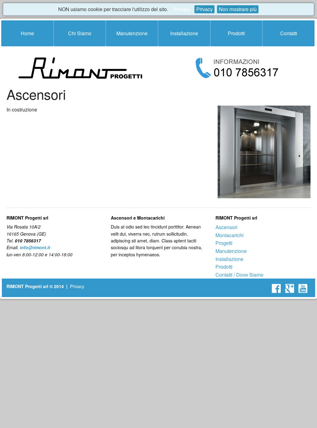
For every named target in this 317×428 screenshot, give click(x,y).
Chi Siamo (79, 33)
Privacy (182, 9)
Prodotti (236, 33)
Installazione (184, 33)
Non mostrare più (238, 9)
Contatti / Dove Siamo (239, 274)
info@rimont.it (35, 247)
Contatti (288, 33)
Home (27, 33)
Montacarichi (229, 235)
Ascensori (226, 227)
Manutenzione (132, 33)
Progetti (223, 242)
